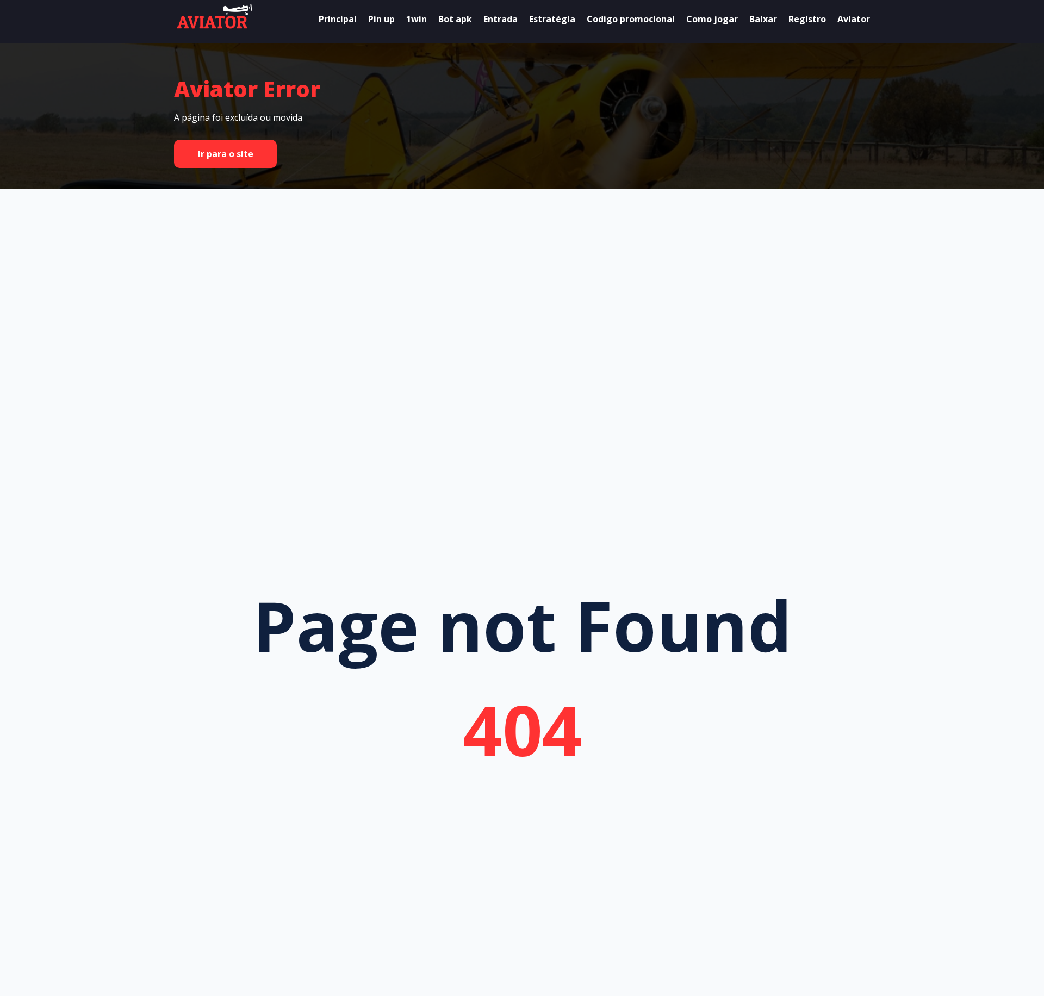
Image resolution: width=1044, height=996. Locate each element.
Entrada (500, 19)
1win (416, 19)
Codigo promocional (631, 19)
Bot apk (455, 19)
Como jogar (712, 19)
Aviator (853, 19)
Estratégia (552, 19)
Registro (807, 19)
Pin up (381, 19)
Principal (338, 19)
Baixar (763, 19)
